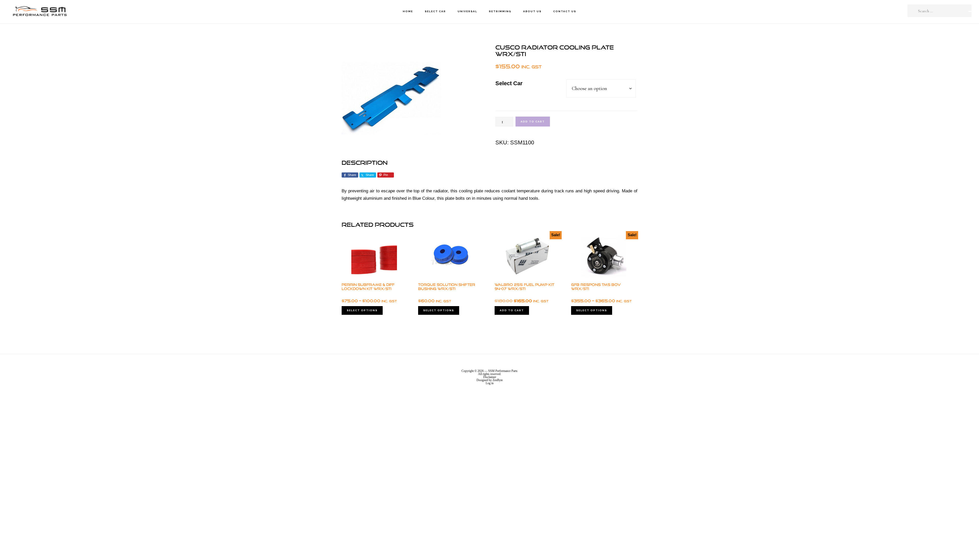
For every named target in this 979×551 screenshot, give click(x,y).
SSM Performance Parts (39, 11)
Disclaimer (489, 377)
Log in (490, 383)
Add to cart (533, 121)
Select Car (509, 83)
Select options (362, 310)
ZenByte (498, 380)
